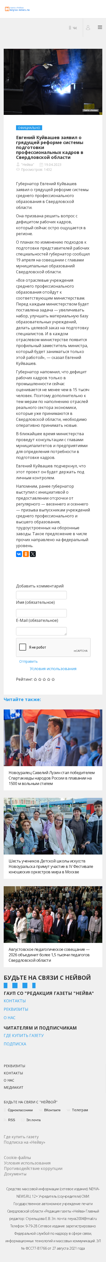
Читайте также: (22, 699)
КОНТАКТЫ (15, 1001)
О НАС (10, 1017)
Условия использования (53, 668)
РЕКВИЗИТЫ (16, 1009)
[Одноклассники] (26, 554)
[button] (89, 27)
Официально (29, 128)
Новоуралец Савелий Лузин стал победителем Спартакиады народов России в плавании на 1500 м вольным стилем (52, 778)
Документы (15, 1174)
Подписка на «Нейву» (24, 1142)
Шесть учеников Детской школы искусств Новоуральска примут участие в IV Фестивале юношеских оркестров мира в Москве (51, 866)
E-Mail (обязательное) (37, 620)
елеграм (80, 1110)
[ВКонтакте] (19, 554)
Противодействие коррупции (33, 1168)
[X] (33, 554)
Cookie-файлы (17, 1157)
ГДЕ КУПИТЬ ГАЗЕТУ (24, 1035)
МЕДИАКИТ (13, 1088)
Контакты (13, 1073)
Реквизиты (14, 1066)
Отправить (28, 661)
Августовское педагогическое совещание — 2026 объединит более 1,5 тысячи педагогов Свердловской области (49, 955)
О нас (9, 1081)
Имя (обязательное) (35, 602)
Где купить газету (21, 1136)
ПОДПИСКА (15, 1044)
